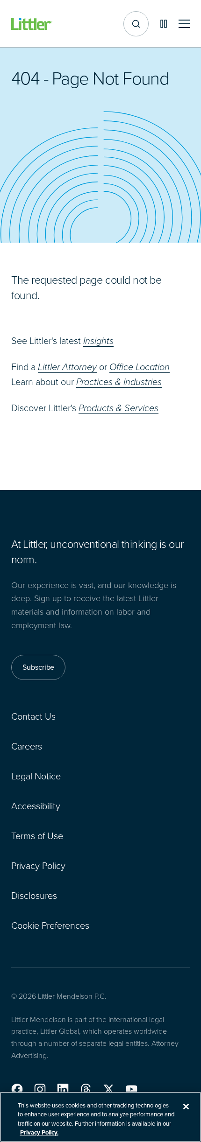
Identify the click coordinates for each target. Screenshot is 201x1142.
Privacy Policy (38, 865)
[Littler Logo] (31, 24)
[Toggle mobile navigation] (184, 24)
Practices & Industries (119, 382)
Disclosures (34, 895)
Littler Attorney (67, 367)
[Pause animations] (163, 23)
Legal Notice (36, 776)
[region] (100, 1117)
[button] (17, 1089)
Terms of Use (37, 835)
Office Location (139, 367)
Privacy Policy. (39, 1132)
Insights (98, 341)
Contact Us (33, 716)
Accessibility (35, 806)
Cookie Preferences (50, 925)
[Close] (186, 1106)
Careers (26, 746)
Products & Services (118, 408)
